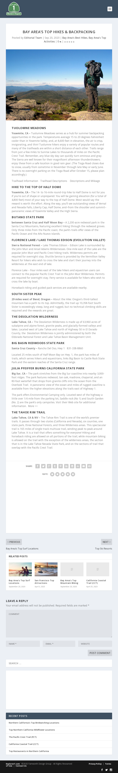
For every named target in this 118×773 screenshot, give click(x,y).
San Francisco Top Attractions (44, 581)
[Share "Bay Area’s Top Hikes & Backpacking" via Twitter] (43, 466)
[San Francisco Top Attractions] (46, 569)
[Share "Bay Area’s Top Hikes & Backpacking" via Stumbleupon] (78, 466)
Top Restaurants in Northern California (29, 751)
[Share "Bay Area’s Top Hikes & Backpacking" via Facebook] (37, 466)
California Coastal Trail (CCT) (96, 581)
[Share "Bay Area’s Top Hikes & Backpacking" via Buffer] (72, 466)
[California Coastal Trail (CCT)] (97, 569)
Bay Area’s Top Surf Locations (19, 581)
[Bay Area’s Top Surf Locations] (20, 569)
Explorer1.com (13, 763)
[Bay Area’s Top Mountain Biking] (71, 569)
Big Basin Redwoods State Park (38, 343)
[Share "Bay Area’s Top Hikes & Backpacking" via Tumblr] (55, 466)
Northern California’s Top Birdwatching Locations (34, 722)
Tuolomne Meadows (29, 128)
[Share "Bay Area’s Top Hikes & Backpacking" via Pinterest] (60, 466)
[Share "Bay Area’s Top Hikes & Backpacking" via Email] (83, 466)
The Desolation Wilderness (35, 317)
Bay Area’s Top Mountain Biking (69, 581)
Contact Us (21, 765)
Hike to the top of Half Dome (36, 187)
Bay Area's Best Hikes (74, 37)
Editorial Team (33, 37)
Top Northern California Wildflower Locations (32, 729)
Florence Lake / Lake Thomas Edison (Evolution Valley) (58, 240)
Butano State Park (28, 217)
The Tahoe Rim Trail (28, 412)
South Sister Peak (27, 294)
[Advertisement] (59, 506)
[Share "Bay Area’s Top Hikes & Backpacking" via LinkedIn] (66, 466)
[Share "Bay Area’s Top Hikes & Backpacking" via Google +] (49, 466)
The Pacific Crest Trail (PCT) (23, 737)
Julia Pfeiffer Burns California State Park (48, 368)
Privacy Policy (95, 763)
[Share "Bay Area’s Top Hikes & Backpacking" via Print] (89, 466)
